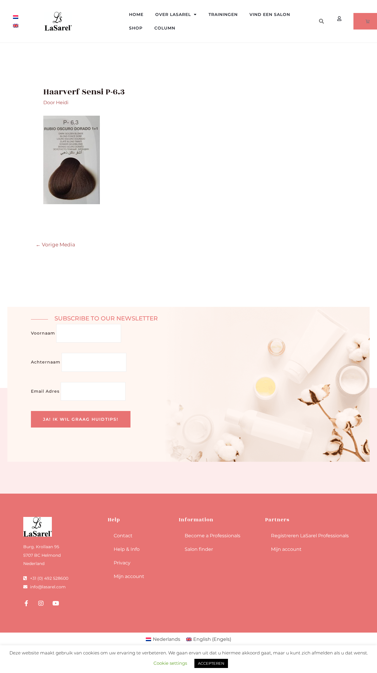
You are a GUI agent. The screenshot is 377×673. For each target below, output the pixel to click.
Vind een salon (269, 14)
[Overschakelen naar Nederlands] (15, 17)
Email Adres (45, 391)
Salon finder (199, 549)
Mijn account (129, 576)
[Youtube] (56, 603)
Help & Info (127, 549)
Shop (136, 28)
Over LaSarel (173, 14)
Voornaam (43, 333)
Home (136, 14)
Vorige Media (55, 244)
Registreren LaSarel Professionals (310, 535)
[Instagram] (41, 603)
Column (164, 28)
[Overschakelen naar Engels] (15, 26)
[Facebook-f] (26, 603)
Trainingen (223, 14)
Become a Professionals (212, 535)
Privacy (122, 563)
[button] (321, 21)
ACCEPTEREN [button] (211, 663)
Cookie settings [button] (170, 663)
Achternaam (45, 362)
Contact (123, 535)
